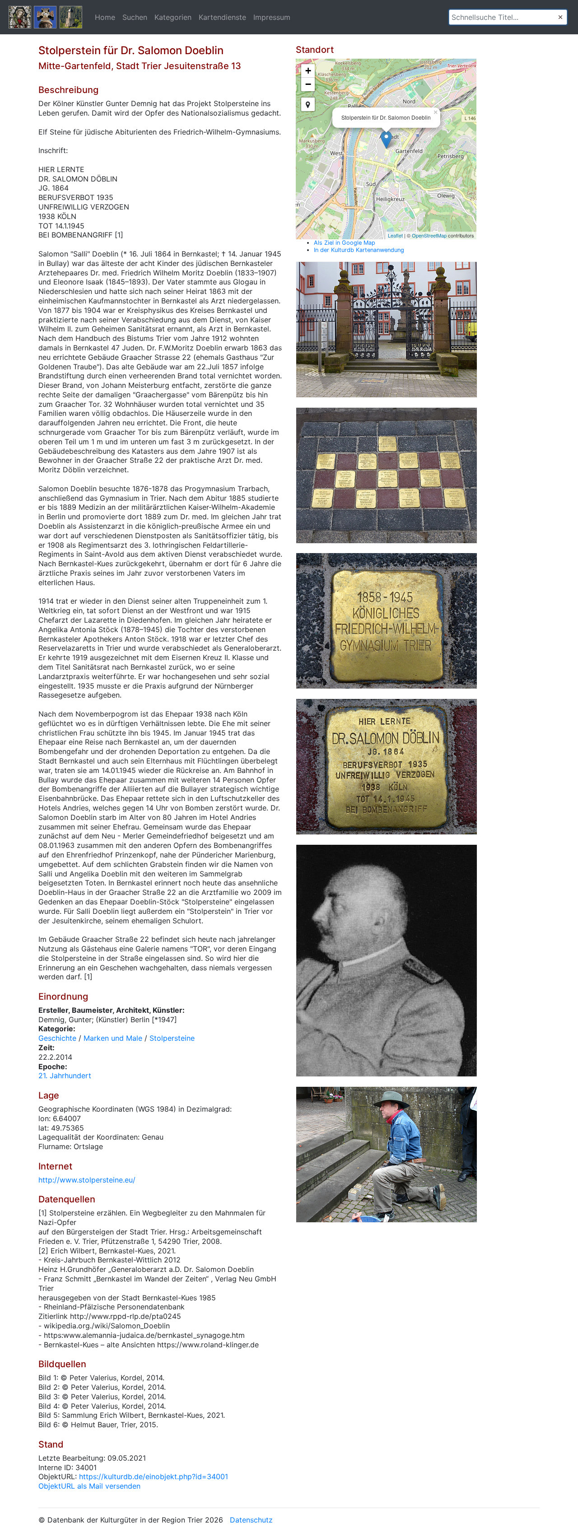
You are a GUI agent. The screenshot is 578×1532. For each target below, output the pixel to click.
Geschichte (57, 1038)
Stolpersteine (172, 1038)
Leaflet (395, 235)
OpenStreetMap (429, 235)
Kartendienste (222, 17)
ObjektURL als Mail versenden (89, 1485)
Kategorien (172, 17)
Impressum (271, 17)
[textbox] (508, 17)
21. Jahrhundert (64, 1075)
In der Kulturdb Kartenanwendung (359, 250)
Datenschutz (251, 1519)
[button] (560, 17)
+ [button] (308, 70)
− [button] (308, 84)
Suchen (134, 17)
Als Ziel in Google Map (344, 242)
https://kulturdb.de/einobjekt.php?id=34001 (153, 1476)
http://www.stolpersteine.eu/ (86, 1179)
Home (105, 17)
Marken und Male (113, 1038)
